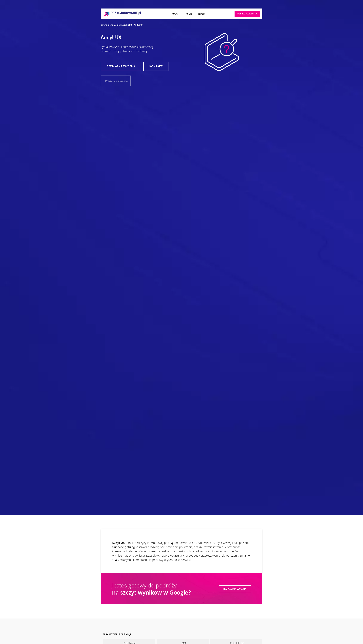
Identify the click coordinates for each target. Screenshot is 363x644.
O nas (189, 13)
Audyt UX (138, 25)
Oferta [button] (175, 13)
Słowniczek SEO (124, 25)
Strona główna (108, 25)
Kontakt (201, 13)
